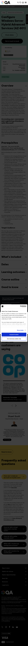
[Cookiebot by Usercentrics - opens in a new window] (20, 306)
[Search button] (18, 3)
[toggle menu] (26, 2)
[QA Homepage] (5, 2)
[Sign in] (23, 3)
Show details (20, 330)
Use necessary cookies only (14, 338)
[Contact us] (20, 3)
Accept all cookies (14, 334)
